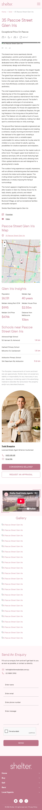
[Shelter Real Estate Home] (21, 766)
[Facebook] (21, 801)
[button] (38, 43)
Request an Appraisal (21, 474)
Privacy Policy (32, 807)
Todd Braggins (8, 446)
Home (4, 12)
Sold (10, 12)
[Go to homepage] (7, 4)
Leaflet (37, 282)
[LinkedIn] (26, 801)
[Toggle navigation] (38, 4)
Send (21, 743)
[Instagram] (16, 801)
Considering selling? (21, 467)
